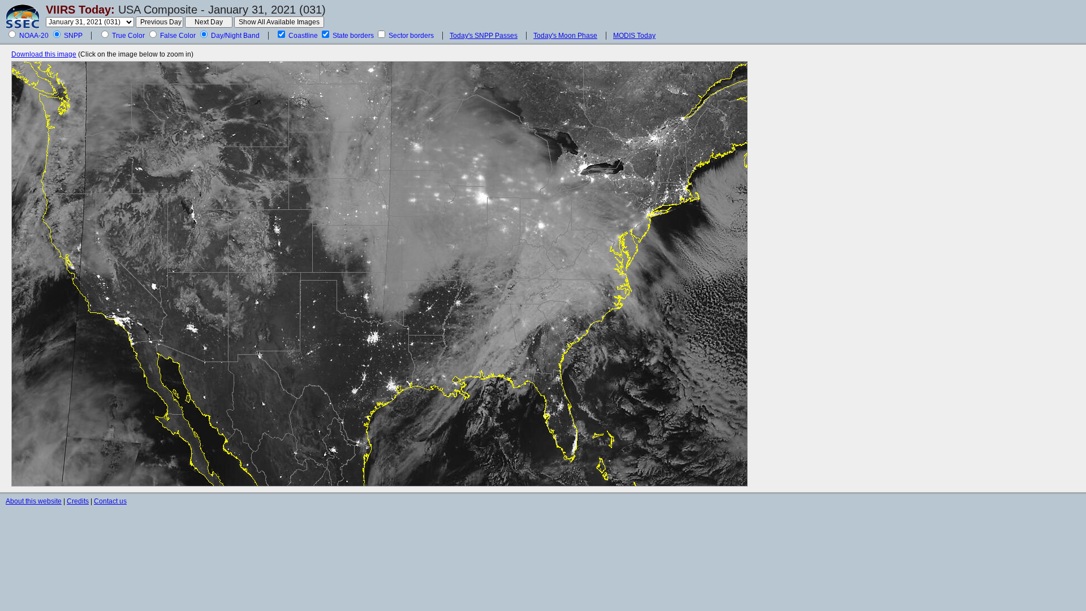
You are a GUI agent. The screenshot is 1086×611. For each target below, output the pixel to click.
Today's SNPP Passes (484, 36)
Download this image (43, 54)
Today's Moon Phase (565, 36)
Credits (78, 501)
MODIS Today (634, 36)
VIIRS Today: (80, 9)
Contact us (110, 501)
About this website (34, 501)
